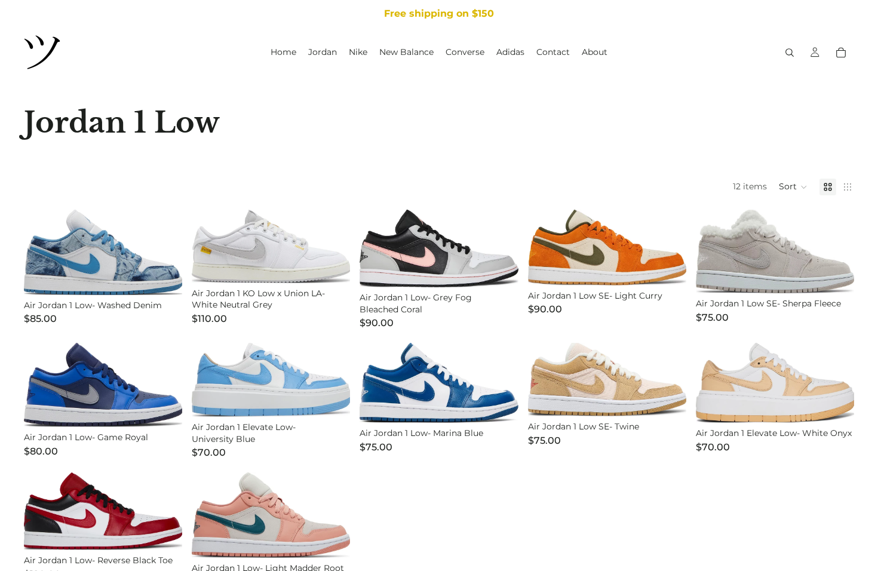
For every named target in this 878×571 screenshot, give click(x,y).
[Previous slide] (42, 252)
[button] (793, 187)
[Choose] (668, 267)
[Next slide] (164, 252)
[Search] (789, 52)
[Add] (163, 276)
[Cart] (841, 52)
